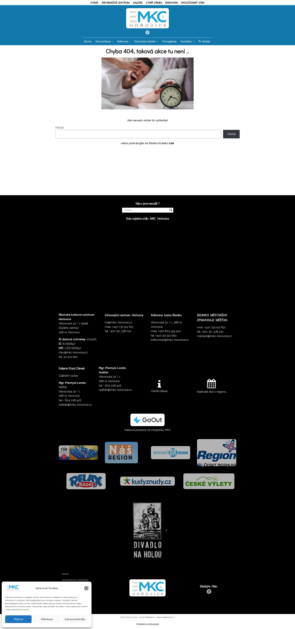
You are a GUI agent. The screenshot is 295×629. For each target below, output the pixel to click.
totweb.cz (150, 617)
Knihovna (171, 2)
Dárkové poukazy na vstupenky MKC (147, 430)
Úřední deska (159, 391)
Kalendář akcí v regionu (211, 391)
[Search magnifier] (170, 210)
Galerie (138, 2)
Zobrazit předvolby (75, 619)
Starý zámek (154, 2)
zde (171, 143)
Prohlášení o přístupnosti (147, 624)
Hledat (59, 127)
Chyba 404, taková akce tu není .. (147, 51)
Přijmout (18, 619)
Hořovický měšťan (145, 41)
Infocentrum (103, 41)
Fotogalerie (169, 41)
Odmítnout (47, 619)
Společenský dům (192, 2)
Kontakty (186, 41)
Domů (94, 2)
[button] (86, 588)
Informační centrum (116, 2)
